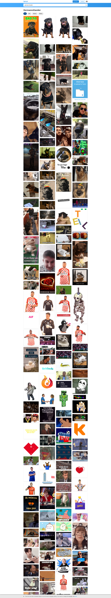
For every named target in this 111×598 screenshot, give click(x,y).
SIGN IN (82, 1)
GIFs (29, 13)
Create (76, 1)
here (76, 596)
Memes (40, 13)
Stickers (34, 13)
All (25, 13)
